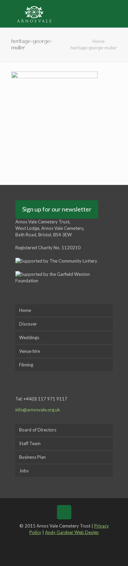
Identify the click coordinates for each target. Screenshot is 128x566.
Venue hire (29, 351)
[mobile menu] (119, 13)
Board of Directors (37, 430)
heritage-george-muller (94, 47)
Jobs (24, 470)
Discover (28, 324)
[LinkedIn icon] (69, 542)
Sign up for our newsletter (56, 209)
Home (98, 41)
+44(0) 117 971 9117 (45, 399)
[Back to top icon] (64, 512)
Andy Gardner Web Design (72, 532)
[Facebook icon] (49, 542)
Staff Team (30, 443)
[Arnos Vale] (34, 13)
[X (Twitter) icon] (59, 542)
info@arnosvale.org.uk (37, 409)
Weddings (29, 337)
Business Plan (32, 457)
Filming (26, 364)
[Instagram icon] (79, 542)
